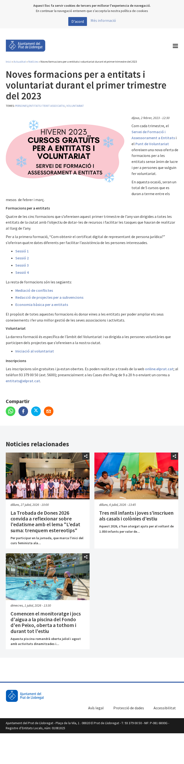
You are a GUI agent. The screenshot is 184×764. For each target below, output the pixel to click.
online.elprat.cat (159, 368)
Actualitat (19, 61)
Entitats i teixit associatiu (47, 105)
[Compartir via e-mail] (50, 411)
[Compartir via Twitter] (37, 411)
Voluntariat (75, 105)
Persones (21, 105)
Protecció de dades (128, 707)
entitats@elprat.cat (23, 380)
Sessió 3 (22, 265)
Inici (8, 61)
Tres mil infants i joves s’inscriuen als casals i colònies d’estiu (136, 515)
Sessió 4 (22, 272)
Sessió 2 (22, 258)
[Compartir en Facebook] (24, 411)
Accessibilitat (165, 707)
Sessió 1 (22, 251)
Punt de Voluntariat (152, 143)
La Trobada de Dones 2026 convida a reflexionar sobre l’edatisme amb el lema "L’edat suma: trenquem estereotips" (45, 521)
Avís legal (96, 707)
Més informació (103, 20)
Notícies (33, 61)
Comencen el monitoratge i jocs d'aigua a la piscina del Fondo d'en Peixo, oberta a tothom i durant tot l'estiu (46, 622)
